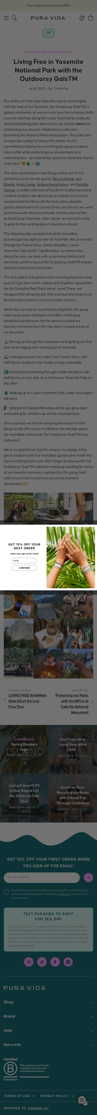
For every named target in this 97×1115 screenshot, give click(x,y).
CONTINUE (24, 567)
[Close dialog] (93, 529)
